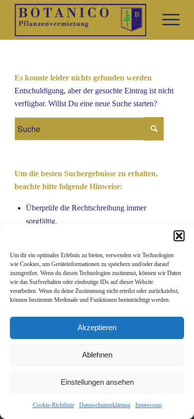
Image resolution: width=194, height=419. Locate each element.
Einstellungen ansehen (97, 382)
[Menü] (166, 20)
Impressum (148, 405)
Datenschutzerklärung (104, 405)
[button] (179, 236)
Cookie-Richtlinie (53, 405)
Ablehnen (97, 354)
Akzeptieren (97, 327)
